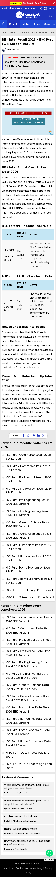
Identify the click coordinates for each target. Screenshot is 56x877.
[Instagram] (45, 8)
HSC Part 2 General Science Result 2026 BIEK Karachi (28, 536)
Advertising (36, 868)
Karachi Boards (27, 32)
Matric (26, 24)
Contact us (22, 868)
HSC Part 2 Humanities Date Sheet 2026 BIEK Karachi (28, 721)
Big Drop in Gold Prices (29, 3)
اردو (51, 15)
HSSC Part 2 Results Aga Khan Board (29, 597)
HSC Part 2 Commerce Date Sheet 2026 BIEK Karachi (28, 630)
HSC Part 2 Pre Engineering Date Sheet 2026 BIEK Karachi (26, 676)
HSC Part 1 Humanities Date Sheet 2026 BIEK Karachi (27, 709)
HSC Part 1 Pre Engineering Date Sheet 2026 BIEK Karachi (26, 664)
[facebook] (41, 8)
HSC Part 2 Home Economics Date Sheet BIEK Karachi (28, 743)
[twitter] (53, 8)
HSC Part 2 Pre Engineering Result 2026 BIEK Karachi (27, 513)
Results (13, 24)
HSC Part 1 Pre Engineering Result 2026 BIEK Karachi (27, 502)
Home (3, 32)
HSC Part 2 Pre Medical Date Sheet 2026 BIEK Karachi (28, 653)
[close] (53, 3)
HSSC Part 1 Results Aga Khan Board (29, 590)
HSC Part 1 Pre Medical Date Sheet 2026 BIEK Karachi (28, 642)
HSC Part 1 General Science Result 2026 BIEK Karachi (27, 524)
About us (8, 868)
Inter (37, 24)
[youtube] (49, 8)
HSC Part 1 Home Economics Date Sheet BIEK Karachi (27, 732)
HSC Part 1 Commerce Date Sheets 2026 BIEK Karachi (28, 619)
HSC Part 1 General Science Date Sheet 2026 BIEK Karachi (27, 687)
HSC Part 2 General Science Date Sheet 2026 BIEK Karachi (27, 698)
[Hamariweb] (28, 15)
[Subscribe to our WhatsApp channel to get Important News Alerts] (49, 853)
